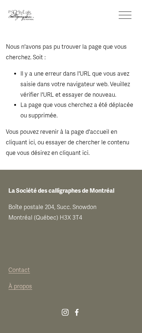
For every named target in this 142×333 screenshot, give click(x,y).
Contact (19, 270)
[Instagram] (65, 312)
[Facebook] (76, 312)
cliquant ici (20, 142)
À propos (20, 286)
